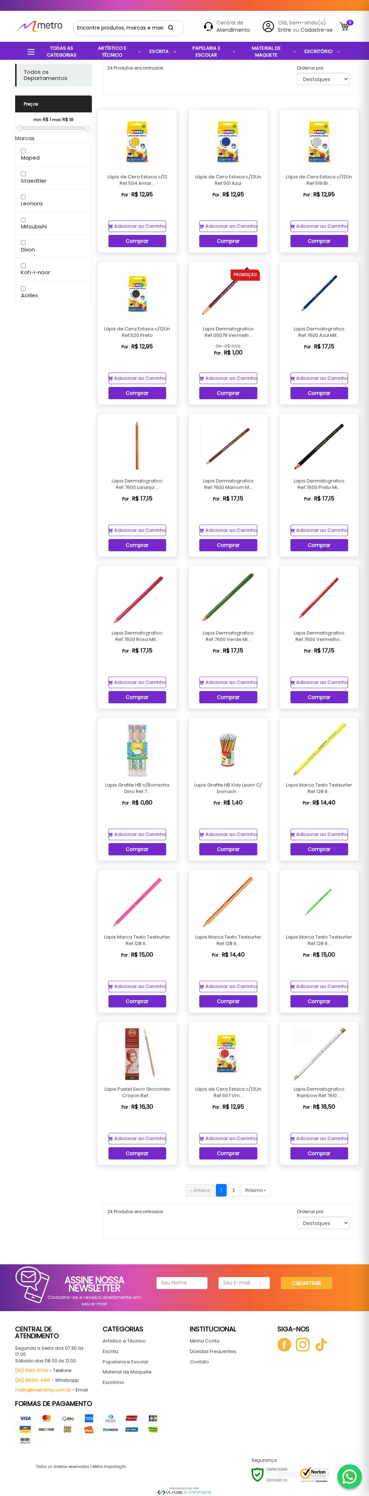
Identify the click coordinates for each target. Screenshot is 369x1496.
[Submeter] (171, 28)
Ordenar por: (310, 68)
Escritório (113, 1382)
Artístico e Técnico (124, 1340)
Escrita (110, 1351)
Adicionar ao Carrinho (140, 226)
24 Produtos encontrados (135, 68)
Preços (31, 104)
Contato (199, 1361)
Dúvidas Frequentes (213, 1351)
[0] (344, 26)
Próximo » (255, 1190)
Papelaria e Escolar (125, 1361)
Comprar (137, 241)
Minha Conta (204, 1340)
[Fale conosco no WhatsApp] (349, 1476)
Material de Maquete (127, 1371)
